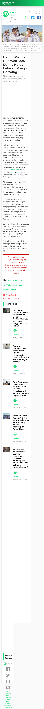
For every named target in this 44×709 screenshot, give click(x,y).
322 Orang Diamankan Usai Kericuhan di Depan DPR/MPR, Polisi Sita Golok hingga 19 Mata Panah (20, 318)
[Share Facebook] (38, 17)
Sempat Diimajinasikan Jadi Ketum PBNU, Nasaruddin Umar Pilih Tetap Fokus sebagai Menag (21, 354)
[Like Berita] (4, 295)
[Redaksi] (15, 330)
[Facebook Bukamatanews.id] (8, 669)
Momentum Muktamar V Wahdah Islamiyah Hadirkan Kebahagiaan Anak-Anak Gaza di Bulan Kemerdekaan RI (21, 458)
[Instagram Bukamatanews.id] (8, 681)
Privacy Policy (8, 707)
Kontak (7, 703)
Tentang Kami (8, 694)
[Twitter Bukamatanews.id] (8, 675)
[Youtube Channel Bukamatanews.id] (8, 687)
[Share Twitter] (32, 17)
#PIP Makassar (15, 280)
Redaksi (17, 335)
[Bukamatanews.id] (8, 3)
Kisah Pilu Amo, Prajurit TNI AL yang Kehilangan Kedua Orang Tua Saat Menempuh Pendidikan (21, 422)
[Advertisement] (16, 100)
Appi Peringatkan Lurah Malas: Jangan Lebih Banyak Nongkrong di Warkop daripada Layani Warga (21, 389)
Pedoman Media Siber (8, 699)
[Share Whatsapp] (26, 17)
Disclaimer (7, 705)
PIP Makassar (13, 170)
